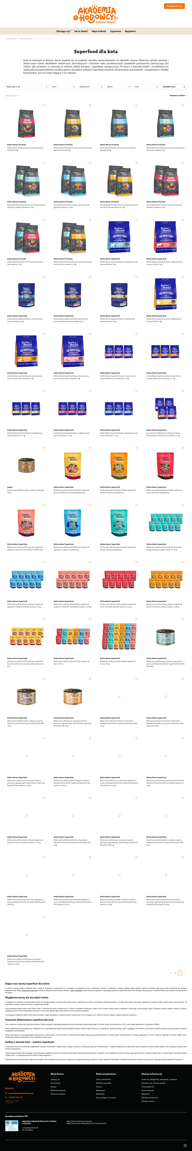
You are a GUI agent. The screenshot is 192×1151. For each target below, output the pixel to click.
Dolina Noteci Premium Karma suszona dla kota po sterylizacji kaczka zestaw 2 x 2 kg (119, 206)
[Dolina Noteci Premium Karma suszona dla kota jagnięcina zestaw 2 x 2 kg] (73, 180)
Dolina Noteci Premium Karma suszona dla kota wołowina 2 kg (25, 149)
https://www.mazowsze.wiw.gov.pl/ (79, 1121)
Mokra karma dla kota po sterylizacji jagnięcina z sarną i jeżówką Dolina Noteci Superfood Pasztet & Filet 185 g (165, 664)
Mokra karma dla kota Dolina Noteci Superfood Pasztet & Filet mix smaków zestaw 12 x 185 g (25, 841)
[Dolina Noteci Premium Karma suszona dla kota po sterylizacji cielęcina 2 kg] (165, 123)
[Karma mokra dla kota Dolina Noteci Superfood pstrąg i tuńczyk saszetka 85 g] (119, 522)
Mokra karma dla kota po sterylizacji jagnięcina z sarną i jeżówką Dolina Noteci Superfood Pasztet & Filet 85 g (26, 902)
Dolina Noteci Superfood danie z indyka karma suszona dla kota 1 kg (163, 320)
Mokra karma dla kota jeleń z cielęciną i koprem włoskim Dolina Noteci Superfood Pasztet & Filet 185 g (25, 723)
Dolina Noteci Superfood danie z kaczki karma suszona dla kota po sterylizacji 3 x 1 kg (163, 377)
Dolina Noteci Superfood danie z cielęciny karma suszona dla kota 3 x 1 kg (72, 434)
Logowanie (115, 31)
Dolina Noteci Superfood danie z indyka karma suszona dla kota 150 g (117, 320)
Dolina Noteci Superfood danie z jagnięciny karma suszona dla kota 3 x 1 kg (119, 434)
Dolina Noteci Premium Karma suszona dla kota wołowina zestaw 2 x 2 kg (164, 206)
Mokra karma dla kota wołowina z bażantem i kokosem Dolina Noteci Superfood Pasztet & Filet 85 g (72, 842)
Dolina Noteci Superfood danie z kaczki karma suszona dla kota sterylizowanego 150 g (71, 320)
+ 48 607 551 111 (15, 1097)
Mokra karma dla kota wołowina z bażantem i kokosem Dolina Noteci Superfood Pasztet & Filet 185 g (118, 723)
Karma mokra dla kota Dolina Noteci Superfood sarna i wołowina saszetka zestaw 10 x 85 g (118, 605)
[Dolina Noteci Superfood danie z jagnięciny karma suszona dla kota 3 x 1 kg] (119, 408)
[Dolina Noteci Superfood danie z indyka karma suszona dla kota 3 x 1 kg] (26, 408)
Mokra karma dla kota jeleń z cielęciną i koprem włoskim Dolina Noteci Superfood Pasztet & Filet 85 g (164, 842)
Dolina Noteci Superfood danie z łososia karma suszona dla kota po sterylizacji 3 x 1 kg (117, 377)
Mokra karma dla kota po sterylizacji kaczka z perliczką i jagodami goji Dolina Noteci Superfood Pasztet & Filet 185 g (72, 723)
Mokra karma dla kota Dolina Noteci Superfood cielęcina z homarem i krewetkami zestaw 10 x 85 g (72, 605)
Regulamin (130, 31)
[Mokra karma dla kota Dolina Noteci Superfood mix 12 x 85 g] (73, 637)
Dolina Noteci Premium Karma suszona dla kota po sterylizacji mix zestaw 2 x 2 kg (73, 263)
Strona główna (11, 38)
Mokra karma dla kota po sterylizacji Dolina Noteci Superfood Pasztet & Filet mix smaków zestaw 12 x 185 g (165, 783)
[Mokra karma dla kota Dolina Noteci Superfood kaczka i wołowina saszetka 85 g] (119, 465)
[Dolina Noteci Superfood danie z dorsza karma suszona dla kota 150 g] (26, 294)
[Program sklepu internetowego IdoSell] (185, 1145)
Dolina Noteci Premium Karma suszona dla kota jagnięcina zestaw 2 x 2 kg (72, 206)
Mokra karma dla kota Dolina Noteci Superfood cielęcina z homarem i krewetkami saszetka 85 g (25, 548)
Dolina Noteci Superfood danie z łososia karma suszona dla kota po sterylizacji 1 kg (71, 377)
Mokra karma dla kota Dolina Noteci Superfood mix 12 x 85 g (71, 663)
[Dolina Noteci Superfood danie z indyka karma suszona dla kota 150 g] (119, 294)
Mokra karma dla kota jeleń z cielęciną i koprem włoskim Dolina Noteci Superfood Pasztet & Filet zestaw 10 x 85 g (118, 902)
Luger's (10, 487)
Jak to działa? (81, 31)
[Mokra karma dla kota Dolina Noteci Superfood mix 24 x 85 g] (119, 637)
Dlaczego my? (63, 31)
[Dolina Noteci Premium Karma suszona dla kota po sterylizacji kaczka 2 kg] (73, 123)
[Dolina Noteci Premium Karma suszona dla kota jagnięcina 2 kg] (119, 123)
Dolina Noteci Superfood (110, 259)
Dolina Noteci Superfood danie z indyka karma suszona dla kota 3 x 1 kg (24, 434)
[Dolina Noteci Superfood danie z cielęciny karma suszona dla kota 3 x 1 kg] (73, 408)
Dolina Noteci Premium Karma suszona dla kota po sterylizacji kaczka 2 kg (73, 149)
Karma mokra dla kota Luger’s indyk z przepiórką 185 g (25, 491)
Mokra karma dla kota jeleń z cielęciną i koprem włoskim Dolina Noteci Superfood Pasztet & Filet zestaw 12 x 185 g (72, 783)
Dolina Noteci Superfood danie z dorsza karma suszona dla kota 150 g (24, 320)
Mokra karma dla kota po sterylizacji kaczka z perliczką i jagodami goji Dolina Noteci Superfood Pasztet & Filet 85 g (119, 842)
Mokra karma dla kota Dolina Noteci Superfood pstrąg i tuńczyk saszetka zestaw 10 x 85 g (164, 548)
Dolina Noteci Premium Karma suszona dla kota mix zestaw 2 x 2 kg (25, 263)
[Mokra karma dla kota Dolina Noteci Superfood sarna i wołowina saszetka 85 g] (165, 465)
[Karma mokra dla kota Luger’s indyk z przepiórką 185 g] (26, 465)
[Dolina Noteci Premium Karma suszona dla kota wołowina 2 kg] (26, 123)
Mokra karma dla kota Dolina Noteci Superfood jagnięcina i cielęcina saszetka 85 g (71, 548)
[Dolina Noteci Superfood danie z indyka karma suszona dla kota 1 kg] (165, 294)
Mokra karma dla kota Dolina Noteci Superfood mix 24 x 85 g (118, 663)
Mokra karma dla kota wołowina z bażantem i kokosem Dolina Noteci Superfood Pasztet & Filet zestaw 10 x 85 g (25, 961)
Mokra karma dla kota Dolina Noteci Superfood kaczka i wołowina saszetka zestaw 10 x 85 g (164, 605)
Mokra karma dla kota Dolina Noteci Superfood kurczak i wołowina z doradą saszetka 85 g (71, 491)
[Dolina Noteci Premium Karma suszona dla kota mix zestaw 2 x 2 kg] (26, 237)
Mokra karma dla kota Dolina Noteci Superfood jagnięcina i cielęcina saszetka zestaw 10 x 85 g (25, 605)
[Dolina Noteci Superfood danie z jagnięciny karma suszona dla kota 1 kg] (119, 237)
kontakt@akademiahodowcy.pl (20, 1093)
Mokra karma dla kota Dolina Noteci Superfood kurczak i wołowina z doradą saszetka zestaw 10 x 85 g (25, 664)
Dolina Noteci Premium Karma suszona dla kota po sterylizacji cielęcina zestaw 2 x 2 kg (26, 206)
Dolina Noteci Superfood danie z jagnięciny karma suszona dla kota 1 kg (119, 263)
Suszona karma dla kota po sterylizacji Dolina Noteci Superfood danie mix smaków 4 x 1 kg (163, 434)
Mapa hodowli (99, 31)
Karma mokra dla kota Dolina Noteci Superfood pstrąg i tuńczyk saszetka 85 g (118, 548)
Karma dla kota (25, 38)
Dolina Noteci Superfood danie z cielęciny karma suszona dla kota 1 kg (164, 263)
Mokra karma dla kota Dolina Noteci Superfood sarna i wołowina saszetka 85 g (164, 491)
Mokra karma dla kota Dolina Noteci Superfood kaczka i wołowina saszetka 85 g (118, 491)
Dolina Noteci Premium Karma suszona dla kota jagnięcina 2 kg (118, 149)
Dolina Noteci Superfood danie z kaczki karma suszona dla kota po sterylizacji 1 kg (24, 377)
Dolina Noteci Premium (16, 145)
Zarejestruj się (174, 6)
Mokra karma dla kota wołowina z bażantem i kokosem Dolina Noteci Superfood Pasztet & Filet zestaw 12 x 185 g (164, 723)
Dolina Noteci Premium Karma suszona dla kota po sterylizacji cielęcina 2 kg (165, 149)
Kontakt (9, 1088)
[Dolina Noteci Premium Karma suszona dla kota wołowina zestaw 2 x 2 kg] (165, 180)
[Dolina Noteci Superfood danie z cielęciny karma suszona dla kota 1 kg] (165, 237)
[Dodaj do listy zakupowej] (44, 106)
